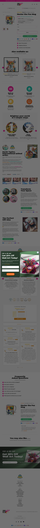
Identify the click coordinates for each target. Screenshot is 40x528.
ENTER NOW (10, 274)
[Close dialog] (38, 252)
